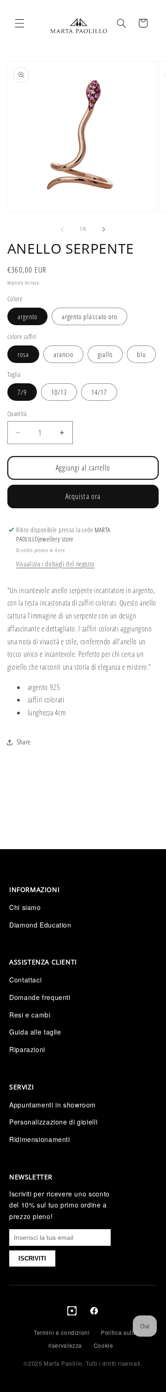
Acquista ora (83, 496)
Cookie (103, 1345)
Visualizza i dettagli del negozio (55, 563)
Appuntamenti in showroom (52, 1104)
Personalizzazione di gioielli (53, 1121)
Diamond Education (40, 924)
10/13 (59, 392)
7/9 (22, 392)
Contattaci (25, 979)
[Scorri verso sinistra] (62, 229)
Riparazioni (27, 1049)
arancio (63, 354)
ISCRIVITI (32, 1258)
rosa (23, 354)
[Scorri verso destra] (104, 229)
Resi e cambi (30, 1014)
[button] (19, 23)
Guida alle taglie (35, 1031)
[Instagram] (72, 1312)
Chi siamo (25, 907)
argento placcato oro (89, 316)
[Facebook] (94, 1312)
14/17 (99, 392)
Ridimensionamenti (39, 1139)
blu (141, 354)
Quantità (16, 413)
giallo (105, 354)
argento (27, 316)
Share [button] (24, 741)
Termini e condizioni (62, 1332)
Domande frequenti (40, 997)
